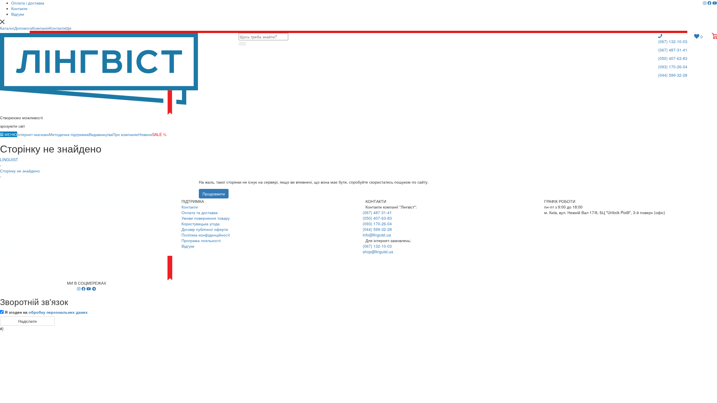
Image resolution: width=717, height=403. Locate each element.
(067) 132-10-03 (672, 41)
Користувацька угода (200, 223)
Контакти (189, 207)
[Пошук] (242, 44)
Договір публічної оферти (204, 229)
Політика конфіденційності (205, 235)
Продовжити (213, 193)
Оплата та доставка (199, 212)
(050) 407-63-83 (672, 58)
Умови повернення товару (205, 218)
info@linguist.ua (377, 235)
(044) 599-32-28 (672, 75)
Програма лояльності (201, 240)
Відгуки (187, 246)
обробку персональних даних (58, 312)
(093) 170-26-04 (672, 66)
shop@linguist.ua (378, 251)
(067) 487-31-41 (672, 50)
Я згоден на (46, 312)
